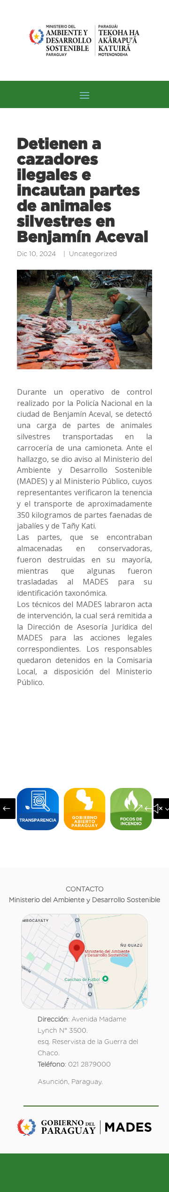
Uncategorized (93, 253)
